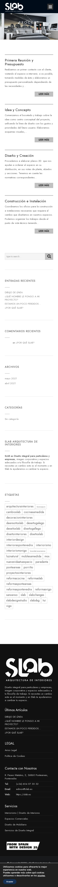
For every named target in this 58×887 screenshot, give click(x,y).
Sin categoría (12, 419)
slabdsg (34, 600)
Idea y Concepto (18, 109)
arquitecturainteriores (20, 506)
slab (23, 595)
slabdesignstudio (16, 600)
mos (46, 556)
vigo (9, 606)
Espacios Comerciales (16, 819)
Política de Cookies (15, 756)
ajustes (41, 875)
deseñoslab (13, 528)
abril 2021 (10, 383)
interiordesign (15, 540)
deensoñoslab (14, 523)
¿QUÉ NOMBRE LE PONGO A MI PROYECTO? (22, 298)
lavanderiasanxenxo (37, 551)
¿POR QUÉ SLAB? (14, 308)
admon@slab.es (24, 789)
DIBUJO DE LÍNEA (14, 292)
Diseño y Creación (19, 155)
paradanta (41, 562)
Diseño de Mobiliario (16, 824)
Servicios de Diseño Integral (19, 830)
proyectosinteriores (18, 573)
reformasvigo (43, 589)
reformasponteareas (18, 584)
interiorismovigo (16, 551)
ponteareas (13, 567)
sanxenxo (12, 595)
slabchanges (36, 595)
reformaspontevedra (19, 589)
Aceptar (9, 881)
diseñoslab (36, 534)
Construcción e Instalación (25, 201)
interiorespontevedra (19, 545)
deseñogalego (35, 523)
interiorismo (43, 545)
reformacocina (15, 578)
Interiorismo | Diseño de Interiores (22, 813)
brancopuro (41, 506)
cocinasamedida (34, 512)
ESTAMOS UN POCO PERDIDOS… (23, 304)
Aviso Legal (11, 750)
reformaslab (35, 578)
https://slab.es (23, 794)
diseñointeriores (16, 534)
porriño (28, 567)
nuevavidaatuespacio (19, 562)
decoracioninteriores (19, 517)
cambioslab (13, 512)
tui (44, 600)
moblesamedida (31, 556)
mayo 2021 (11, 378)
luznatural (12, 556)
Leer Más (44, 94)
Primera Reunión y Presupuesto (19, 62)
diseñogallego (32, 528)
